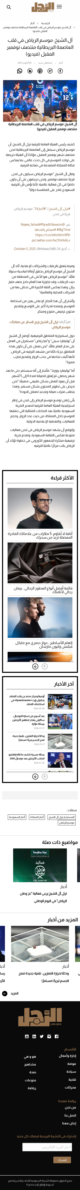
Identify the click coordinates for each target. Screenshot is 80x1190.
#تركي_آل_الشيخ (59, 208)
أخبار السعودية (17, 817)
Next (35, 666)
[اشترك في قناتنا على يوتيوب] (27, 1036)
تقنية (72, 1079)
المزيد (14, 993)
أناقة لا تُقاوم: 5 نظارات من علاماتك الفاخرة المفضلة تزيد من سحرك (40, 535)
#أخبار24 (40, 208)
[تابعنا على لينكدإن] (34, 1036)
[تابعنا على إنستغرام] (49, 1036)
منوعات (30, 1080)
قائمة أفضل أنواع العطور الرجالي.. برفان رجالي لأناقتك (43, 590)
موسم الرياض (66, 822)
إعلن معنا (69, 1123)
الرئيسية (45, 23)
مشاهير (30, 1064)
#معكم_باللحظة (45, 229)
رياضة (32, 1088)
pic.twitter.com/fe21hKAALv (51, 240)
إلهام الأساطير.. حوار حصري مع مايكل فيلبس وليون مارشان (43, 645)
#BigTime (63, 229)
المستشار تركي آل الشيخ (61, 817)
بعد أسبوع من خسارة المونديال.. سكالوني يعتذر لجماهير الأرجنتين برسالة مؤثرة (28, 720)
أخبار (32, 23)
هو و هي (30, 1056)
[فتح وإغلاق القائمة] (59, 7)
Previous (44, 666)
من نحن (70, 1107)
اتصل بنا (70, 1115)
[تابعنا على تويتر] (41, 1036)
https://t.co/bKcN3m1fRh (52, 235)
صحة (32, 1072)
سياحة (71, 1071)
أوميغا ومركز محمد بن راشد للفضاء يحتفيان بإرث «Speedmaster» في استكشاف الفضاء (27, 700)
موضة (71, 1063)
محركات (70, 1087)
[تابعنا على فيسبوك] (56, 1036)
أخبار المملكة (37, 817)
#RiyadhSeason (50, 224)
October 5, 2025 (25, 249)
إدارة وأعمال (67, 1055)
